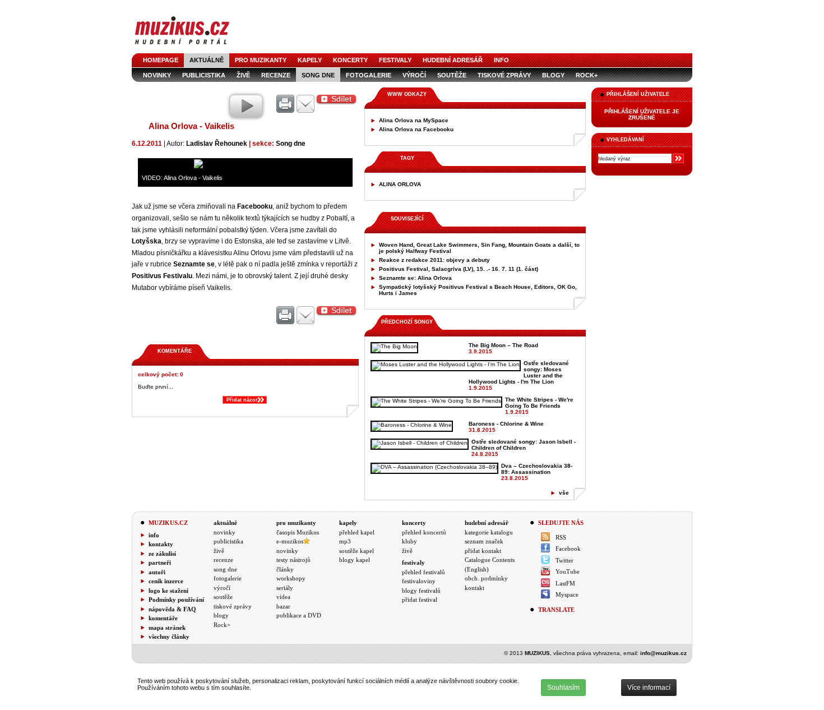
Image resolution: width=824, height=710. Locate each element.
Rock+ (587, 75)
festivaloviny (419, 581)
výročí (414, 75)
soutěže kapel (356, 550)
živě (219, 550)
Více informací (648, 687)
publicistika (228, 541)
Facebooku (254, 206)
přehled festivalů (423, 572)
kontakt (474, 587)
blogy (553, 75)
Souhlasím (563, 687)
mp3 (345, 541)
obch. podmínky (486, 578)
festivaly (395, 60)
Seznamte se (194, 264)
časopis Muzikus (297, 532)
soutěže (451, 75)
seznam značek (484, 541)
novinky (224, 532)
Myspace (566, 594)
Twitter (564, 560)
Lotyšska (146, 241)
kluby (409, 541)
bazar (283, 606)
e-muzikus (289, 541)
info (501, 60)
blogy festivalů (421, 590)
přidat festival (419, 599)
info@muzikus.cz (663, 653)
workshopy (290, 578)
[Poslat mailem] (305, 315)
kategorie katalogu (489, 532)
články (285, 569)
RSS (560, 537)
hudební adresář (453, 60)
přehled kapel (356, 532)
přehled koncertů (424, 532)
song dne (225, 569)
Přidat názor (242, 400)
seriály (284, 587)
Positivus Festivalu (162, 275)
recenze (223, 559)
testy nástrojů (293, 559)
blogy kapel (354, 559)
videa (283, 596)
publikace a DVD (298, 615)
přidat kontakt (483, 550)
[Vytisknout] (285, 315)
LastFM (565, 583)
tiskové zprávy (504, 75)
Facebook (568, 548)
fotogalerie (368, 75)
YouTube (567, 571)
